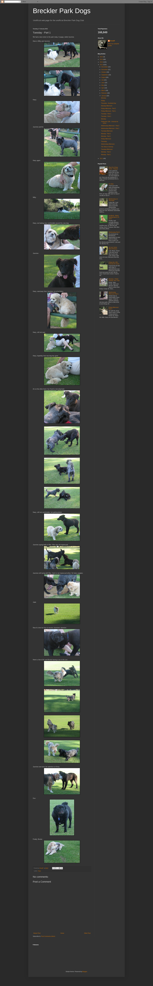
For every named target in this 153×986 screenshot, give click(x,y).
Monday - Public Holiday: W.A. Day (114, 279)
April (103, 88)
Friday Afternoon (106, 139)
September (104, 75)
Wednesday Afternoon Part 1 (114, 293)
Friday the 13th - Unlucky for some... (114, 263)
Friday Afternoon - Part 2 (108, 108)
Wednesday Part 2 (114, 232)
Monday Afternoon (106, 106)
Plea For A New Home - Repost (113, 168)
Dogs (39, 871)
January (104, 96)
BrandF (112, 41)
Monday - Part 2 (106, 133)
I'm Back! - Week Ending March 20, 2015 (114, 217)
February (104, 93)
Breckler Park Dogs (62, 11)
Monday (103, 98)
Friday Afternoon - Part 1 (108, 111)
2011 (101, 158)
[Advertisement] (112, 336)
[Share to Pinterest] (62, 868)
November (104, 69)
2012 (101, 64)
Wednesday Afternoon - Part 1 (110, 128)
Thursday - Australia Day (108, 103)
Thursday (104, 141)
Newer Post (36, 933)
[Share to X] (57, 868)
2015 (101, 57)
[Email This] (53, 868)
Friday (103, 100)
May (102, 85)
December (104, 67)
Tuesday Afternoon (107, 131)
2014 (101, 59)
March (103, 90)
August (103, 77)
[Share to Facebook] (59, 868)
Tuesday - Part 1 (106, 116)
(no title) (111, 184)
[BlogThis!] (55, 868)
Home (62, 933)
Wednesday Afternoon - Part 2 (110, 126)
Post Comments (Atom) (48, 936)
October (104, 72)
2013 (101, 62)
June (103, 82)
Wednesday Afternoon (108, 144)
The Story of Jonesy (107, 147)
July (102, 80)
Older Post (87, 933)
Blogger (84, 971)
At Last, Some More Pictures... (113, 248)
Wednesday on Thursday (113, 199)
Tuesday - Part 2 (106, 114)
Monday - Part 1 (106, 136)
